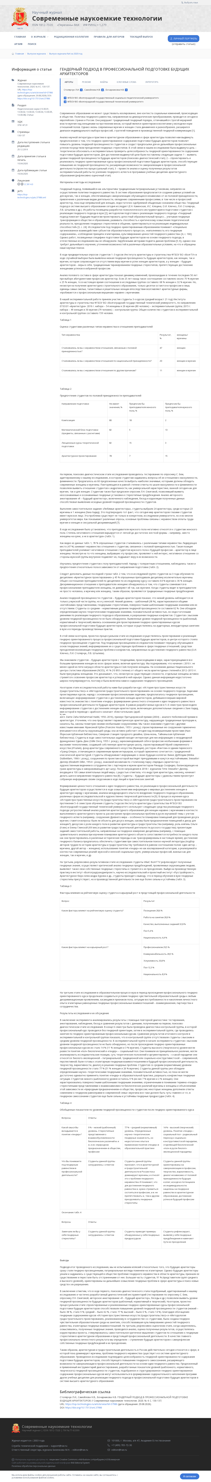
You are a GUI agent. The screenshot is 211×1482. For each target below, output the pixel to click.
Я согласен (189, 1476)
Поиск (32, 44)
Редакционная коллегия (71, 36)
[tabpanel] (129, 96)
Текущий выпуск (141, 36)
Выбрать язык (191, 2)
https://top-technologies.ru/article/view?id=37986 (35, 91)
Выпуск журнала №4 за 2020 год (65, 53)
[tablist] (129, 82)
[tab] (68, 82)
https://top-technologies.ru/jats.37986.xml (31, 196)
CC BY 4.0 (28, 184)
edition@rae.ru (80, 1449)
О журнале (38, 36)
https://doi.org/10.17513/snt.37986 (33, 98)
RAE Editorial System (80, 1462)
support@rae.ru (59, 1445)
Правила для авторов (109, 36)
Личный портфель (185, 38)
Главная (20, 36)
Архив (18, 44)
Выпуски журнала (36, 53)
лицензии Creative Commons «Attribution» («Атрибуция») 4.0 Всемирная (84, 1459)
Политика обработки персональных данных (33, 1466)
